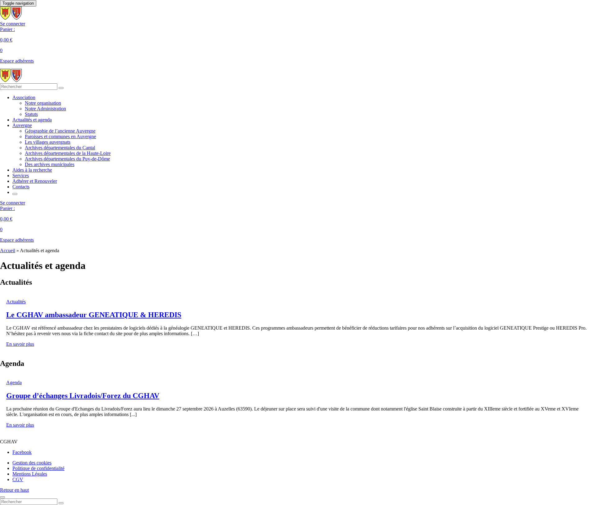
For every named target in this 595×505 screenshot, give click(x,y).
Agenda (14, 382)
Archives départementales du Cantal (60, 147)
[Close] (2, 497)
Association (23, 97)
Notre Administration (45, 108)
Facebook (22, 452)
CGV (17, 479)
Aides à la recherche (32, 170)
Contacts (20, 186)
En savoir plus (20, 344)
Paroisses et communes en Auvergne (60, 136)
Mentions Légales (29, 473)
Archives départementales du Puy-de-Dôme (67, 158)
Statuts (31, 114)
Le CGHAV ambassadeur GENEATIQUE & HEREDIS (93, 315)
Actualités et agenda (32, 119)
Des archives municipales (49, 164)
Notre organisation (43, 103)
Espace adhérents (17, 61)
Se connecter (12, 23)
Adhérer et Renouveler (34, 181)
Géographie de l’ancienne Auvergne (60, 131)
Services (20, 175)
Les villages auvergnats (47, 142)
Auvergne (22, 125)
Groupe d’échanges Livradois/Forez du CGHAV (82, 396)
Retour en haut (14, 490)
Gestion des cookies (31, 462)
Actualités (16, 301)
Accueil (7, 250)
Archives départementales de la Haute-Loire (68, 153)
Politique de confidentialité (38, 468)
